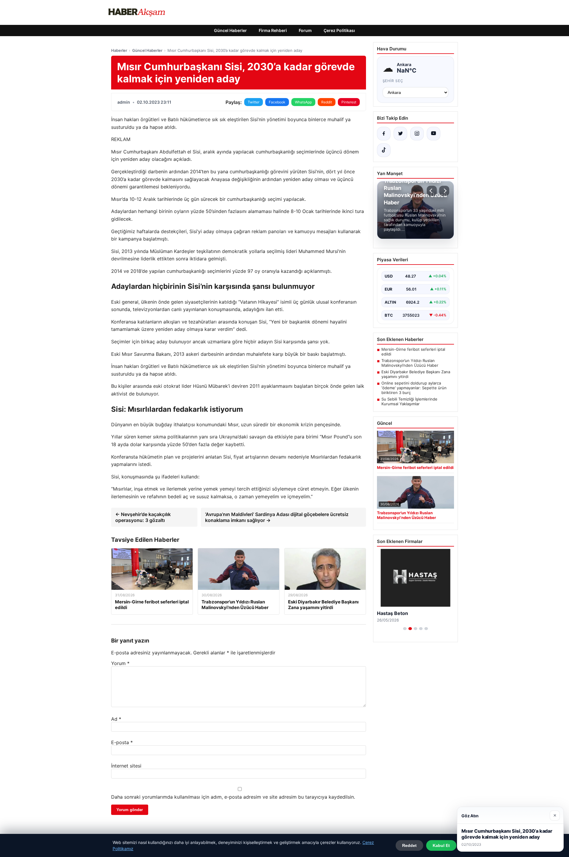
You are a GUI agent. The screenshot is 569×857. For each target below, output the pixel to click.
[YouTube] (433, 133)
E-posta (122, 742)
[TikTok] (384, 150)
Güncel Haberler (230, 30)
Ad (116, 719)
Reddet (409, 845)
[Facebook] (384, 133)
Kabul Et (441, 845)
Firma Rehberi (273, 30)
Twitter (253, 102)
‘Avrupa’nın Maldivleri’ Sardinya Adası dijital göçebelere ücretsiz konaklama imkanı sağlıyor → (277, 517)
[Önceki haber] (432, 191)
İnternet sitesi (126, 766)
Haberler (119, 50)
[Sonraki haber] (444, 191)
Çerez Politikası (339, 30)
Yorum (120, 663)
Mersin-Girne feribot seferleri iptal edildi (413, 351)
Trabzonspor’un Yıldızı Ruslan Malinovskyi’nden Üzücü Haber (409, 363)
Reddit (326, 102)
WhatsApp (303, 102)
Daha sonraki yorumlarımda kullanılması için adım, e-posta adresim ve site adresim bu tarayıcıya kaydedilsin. (233, 797)
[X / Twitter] (400, 133)
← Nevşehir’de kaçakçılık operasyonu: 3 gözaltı (143, 517)
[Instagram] (417, 133)
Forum (305, 30)
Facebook (277, 102)
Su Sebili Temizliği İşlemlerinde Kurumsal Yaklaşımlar (409, 401)
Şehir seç (393, 81)
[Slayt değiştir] (405, 628)
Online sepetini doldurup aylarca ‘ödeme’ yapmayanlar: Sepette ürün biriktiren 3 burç (414, 388)
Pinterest (348, 102)
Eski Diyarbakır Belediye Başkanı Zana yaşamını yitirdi (415, 374)
